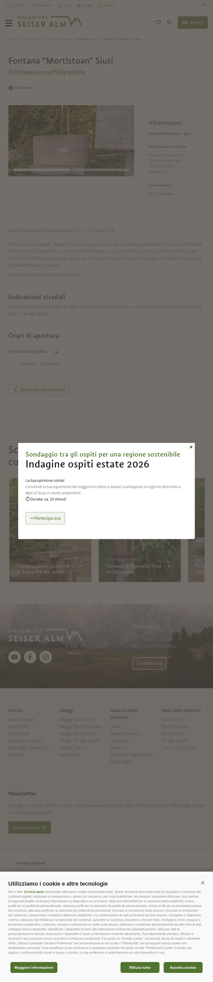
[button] (203, 882)
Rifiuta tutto (140, 967)
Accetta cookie (183, 967)
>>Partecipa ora (45, 518)
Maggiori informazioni (34, 967)
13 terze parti (33, 892)
